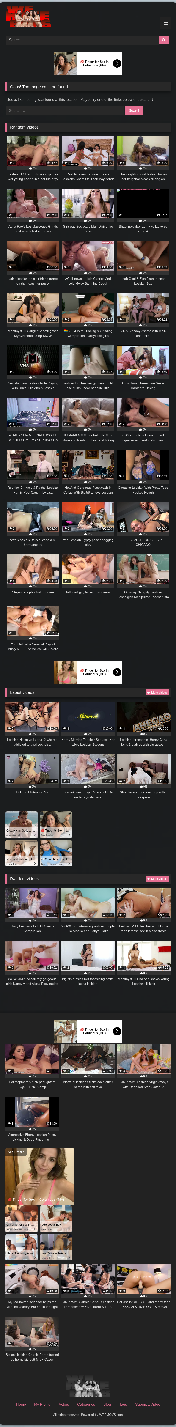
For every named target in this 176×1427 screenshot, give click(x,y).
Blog (107, 1404)
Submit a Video (147, 1404)
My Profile (42, 1404)
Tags (123, 1404)
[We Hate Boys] (88, 17)
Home (21, 1404)
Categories (86, 1404)
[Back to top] (162, 1413)
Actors (64, 1404)
